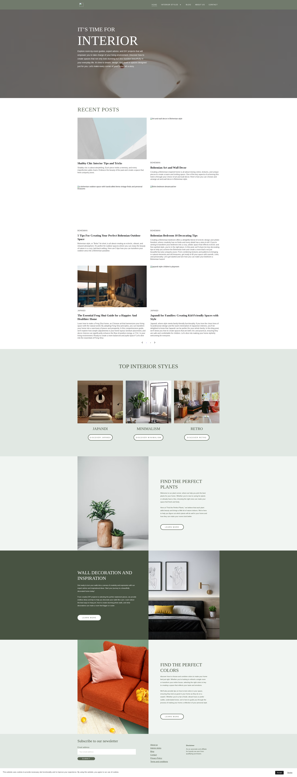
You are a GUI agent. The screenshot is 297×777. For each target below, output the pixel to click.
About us (200, 5)
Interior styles (169, 5)
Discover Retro (197, 437)
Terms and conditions (159, 762)
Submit (86, 759)
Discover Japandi (100, 437)
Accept (279, 773)
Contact (213, 5)
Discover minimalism (148, 437)
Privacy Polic (155, 758)
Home (154, 5)
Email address (83, 747)
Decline (289, 773)
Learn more (172, 527)
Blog (188, 5)
